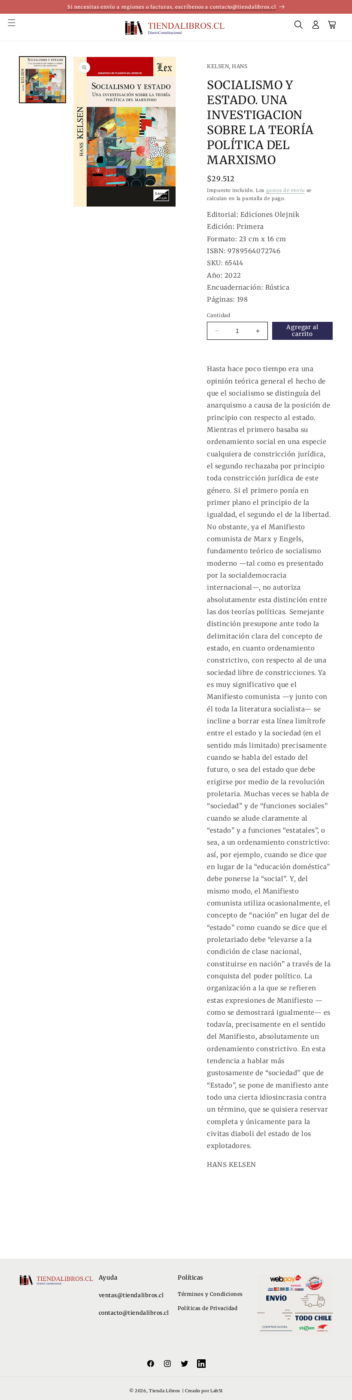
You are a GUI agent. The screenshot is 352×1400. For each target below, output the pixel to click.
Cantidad (218, 315)
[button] (16, 27)
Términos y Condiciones (210, 1294)
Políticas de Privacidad (207, 1308)
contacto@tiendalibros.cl (134, 1313)
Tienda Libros (164, 1391)
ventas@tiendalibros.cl (131, 1295)
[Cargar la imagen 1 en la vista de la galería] (42, 80)
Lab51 (216, 1391)
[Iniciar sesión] (316, 27)
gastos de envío (285, 190)
